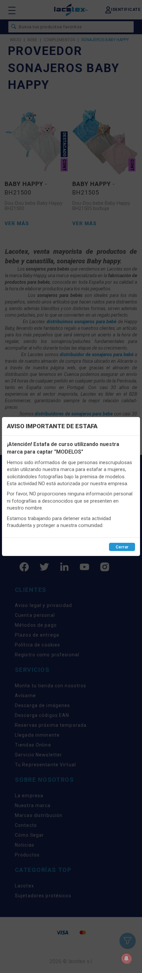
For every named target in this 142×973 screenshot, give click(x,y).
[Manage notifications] (126, 958)
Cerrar (122, 546)
